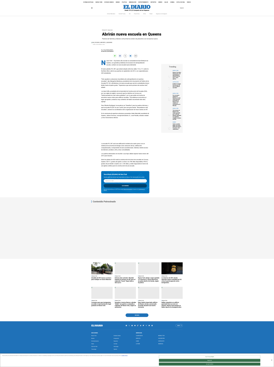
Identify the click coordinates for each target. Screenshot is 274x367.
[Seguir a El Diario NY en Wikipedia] (146, 325)
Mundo (118, 2)
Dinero (160, 2)
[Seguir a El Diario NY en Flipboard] (143, 325)
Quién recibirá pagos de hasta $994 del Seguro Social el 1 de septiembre (177, 126)
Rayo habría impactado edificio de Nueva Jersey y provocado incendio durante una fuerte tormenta (147, 305)
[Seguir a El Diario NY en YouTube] (135, 325)
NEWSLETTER (161, 335)
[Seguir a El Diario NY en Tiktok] (137, 325)
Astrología (176, 81)
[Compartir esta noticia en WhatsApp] (115, 56)
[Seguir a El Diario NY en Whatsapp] (149, 325)
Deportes (153, 2)
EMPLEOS (138, 338)
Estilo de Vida (181, 2)
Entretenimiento (143, 2)
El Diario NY (104, 30)
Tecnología (93, 349)
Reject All (209, 360)
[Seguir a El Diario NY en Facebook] (126, 325)
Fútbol (150, 13)
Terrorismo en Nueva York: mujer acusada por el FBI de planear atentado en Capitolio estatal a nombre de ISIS (177, 115)
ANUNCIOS (160, 343)
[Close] (271, 360)
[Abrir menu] (91, 8)
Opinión (115, 349)
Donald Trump (122, 13)
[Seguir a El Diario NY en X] (129, 325)
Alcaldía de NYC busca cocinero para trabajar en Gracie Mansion (101, 278)
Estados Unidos (109, 2)
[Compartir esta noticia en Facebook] (120, 56)
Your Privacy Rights (209, 356)
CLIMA (137, 341)
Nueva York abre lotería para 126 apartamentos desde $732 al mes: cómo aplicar (177, 76)
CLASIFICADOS (139, 335)
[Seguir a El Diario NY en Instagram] (132, 325)
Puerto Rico (137, 13)
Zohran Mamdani (111, 13)
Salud (166, 2)
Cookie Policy (124, 355)
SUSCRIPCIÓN (161, 338)
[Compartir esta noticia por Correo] (130, 56)
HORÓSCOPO (161, 341)
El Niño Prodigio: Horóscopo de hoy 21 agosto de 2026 (177, 85)
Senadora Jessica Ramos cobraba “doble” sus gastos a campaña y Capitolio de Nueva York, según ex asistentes (125, 305)
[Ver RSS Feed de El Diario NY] (152, 325)
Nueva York (99, 2)
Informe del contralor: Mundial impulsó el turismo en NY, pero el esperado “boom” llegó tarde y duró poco (125, 280)
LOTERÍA (138, 343)
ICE (130, 13)
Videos (189, 2)
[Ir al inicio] (97, 325)
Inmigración (132, 2)
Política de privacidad (127, 189)
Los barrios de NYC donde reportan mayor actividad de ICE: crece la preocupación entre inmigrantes (171, 280)
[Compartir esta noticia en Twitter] (125, 56)
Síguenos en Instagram (161, 13)
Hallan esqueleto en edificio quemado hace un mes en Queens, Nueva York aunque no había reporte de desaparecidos (171, 305)
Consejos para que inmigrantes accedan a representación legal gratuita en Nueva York (101, 304)
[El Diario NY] (137, 8)
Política (124, 2)
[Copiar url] (135, 56)
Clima (144, 13)
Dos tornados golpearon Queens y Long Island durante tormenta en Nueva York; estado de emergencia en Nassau (176, 100)
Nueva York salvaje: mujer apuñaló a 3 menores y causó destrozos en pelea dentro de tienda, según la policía (148, 280)
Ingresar (182, 8)
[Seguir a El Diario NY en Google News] (140, 325)
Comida (172, 2)
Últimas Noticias (88, 2)
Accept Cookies (209, 364)
